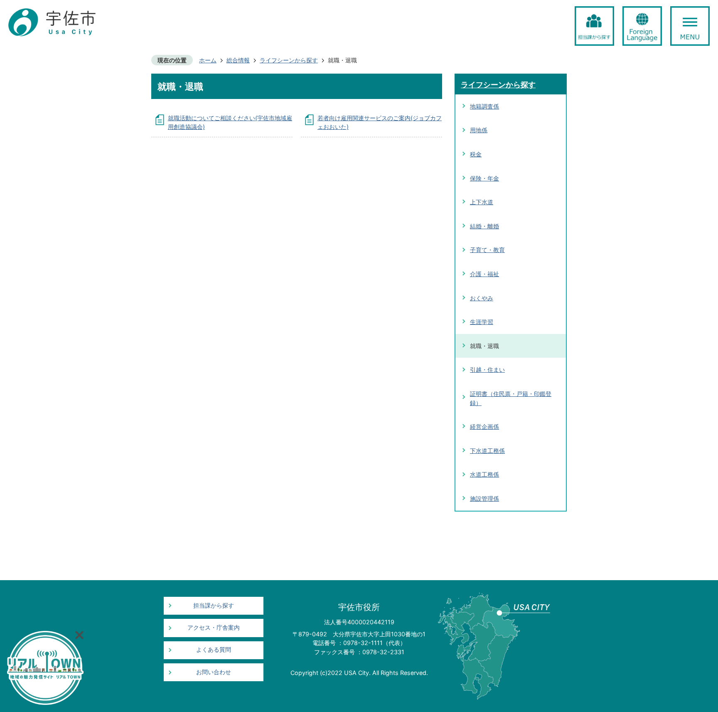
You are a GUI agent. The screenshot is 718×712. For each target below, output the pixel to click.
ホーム (207, 60)
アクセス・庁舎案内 (213, 627)
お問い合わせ (213, 672)
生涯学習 (481, 321)
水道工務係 (484, 474)
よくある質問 (213, 649)
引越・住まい (487, 369)
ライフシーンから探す (289, 60)
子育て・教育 (487, 249)
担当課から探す (213, 605)
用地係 (478, 130)
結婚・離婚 (484, 226)
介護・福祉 (484, 273)
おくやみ (481, 298)
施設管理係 (484, 498)
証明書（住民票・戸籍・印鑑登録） (510, 398)
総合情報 (238, 60)
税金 (476, 154)
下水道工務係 (487, 450)
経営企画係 (484, 426)
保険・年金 (484, 178)
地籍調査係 (484, 106)
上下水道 (481, 201)
